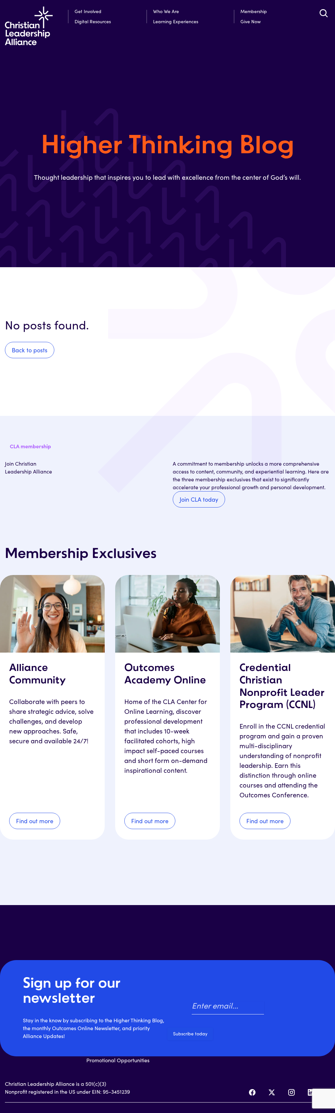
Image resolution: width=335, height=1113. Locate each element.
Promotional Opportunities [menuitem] (118, 1060)
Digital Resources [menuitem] (93, 21)
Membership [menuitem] (253, 11)
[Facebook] (252, 1092)
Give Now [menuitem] (250, 21)
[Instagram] (291, 1092)
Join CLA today (199, 499)
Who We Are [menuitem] (166, 11)
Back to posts (29, 350)
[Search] (323, 13)
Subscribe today (190, 1033)
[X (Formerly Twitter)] (272, 1092)
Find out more (34, 821)
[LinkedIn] (311, 1092)
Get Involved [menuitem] (88, 11)
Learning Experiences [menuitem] (175, 21)
